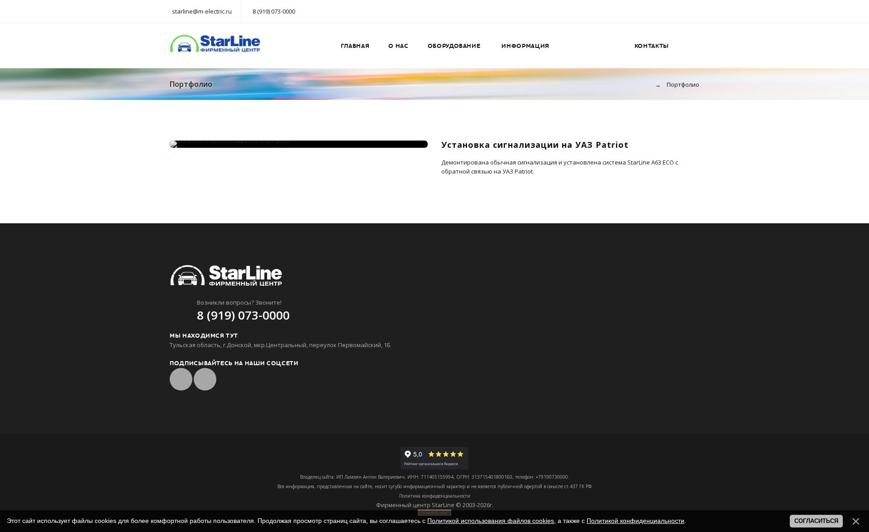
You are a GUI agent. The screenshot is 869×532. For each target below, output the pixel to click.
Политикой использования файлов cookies (490, 520)
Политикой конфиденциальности (635, 520)
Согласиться (816, 521)
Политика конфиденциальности (434, 496)
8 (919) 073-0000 (274, 11)
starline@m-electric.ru (202, 11)
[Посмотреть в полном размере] (299, 144)
